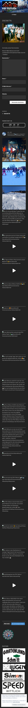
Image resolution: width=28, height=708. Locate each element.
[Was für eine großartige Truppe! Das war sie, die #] (14, 222)
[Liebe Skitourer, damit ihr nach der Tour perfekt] (14, 391)
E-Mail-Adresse (7, 86)
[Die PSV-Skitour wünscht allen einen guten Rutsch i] (14, 512)
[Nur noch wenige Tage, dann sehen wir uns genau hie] (14, 367)
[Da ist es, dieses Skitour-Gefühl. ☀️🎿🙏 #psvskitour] (14, 294)
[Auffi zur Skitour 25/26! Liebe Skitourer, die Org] (14, 416)
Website (4, 94)
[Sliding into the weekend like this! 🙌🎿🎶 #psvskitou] (14, 173)
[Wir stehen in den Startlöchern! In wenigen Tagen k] (14, 561)
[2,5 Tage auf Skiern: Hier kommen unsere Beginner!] (14, 270)
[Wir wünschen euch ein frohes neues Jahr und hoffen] (14, 246)
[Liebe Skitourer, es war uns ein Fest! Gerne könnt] (14, 440)
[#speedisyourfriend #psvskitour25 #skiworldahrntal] (14, 464)
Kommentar (6, 58)
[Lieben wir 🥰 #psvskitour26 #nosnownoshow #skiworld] (14, 319)
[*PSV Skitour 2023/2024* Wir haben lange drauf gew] (14, 609)
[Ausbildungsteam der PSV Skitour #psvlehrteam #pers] (14, 585)
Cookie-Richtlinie (16, 702)
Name (4, 78)
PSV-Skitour (9, 9)
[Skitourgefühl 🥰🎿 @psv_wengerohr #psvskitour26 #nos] (14, 149)
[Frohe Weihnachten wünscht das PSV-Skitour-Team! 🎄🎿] (14, 343)
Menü (14, 14)
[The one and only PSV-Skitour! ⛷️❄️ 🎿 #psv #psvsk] (14, 488)
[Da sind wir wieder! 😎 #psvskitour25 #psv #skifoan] (14, 537)
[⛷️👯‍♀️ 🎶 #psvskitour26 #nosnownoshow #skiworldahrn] (14, 198)
